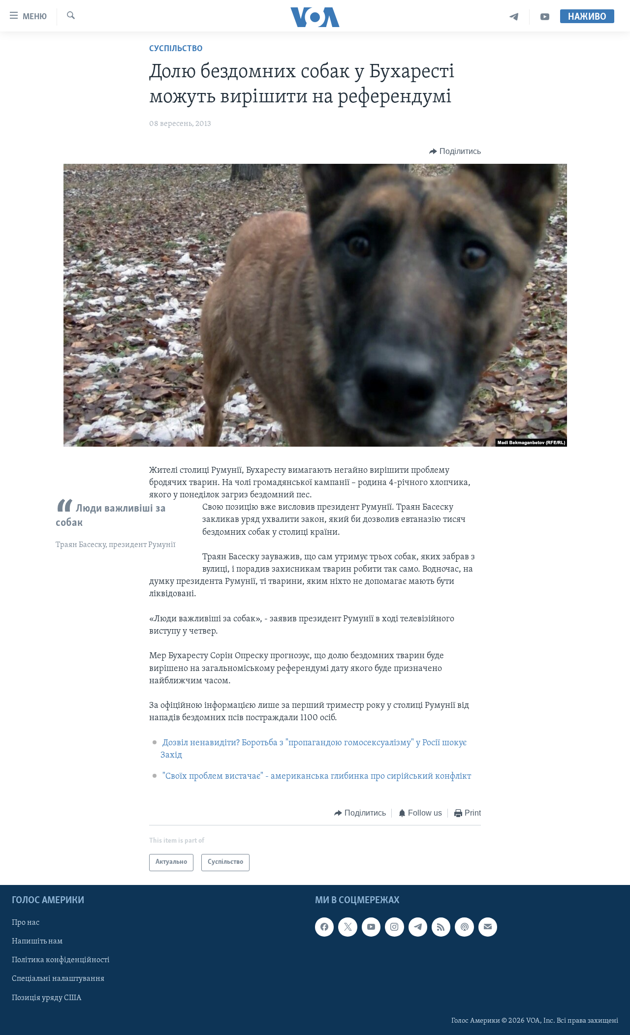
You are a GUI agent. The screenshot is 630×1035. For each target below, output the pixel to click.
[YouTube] (545, 17)
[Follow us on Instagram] (394, 926)
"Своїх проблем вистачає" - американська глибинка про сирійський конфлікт (316, 776)
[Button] (455, 151)
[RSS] (441, 926)
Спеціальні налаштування (58, 979)
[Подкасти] (464, 926)
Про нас (25, 923)
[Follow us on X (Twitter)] (347, 926)
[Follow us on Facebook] (324, 926)
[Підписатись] (487, 926)
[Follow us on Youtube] (371, 926)
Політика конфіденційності (61, 960)
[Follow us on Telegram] (418, 926)
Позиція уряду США (46, 998)
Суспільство (176, 49)
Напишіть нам (37, 941)
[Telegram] (514, 17)
